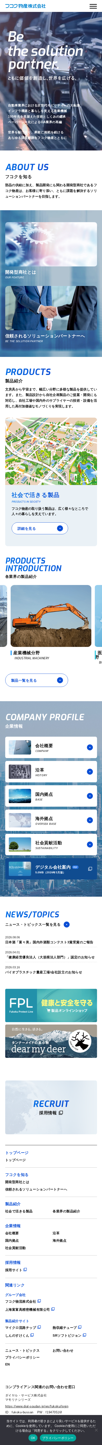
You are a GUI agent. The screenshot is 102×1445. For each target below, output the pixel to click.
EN (7, 1364)
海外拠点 (59, 1240)
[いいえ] (96, 1430)
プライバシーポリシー (22, 1357)
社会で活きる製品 (19, 1211)
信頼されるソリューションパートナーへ (36, 1189)
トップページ (15, 1160)
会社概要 (12, 1233)
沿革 (56, 1233)
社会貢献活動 (15, 1248)
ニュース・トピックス (22, 1350)
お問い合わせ (63, 1350)
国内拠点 (12, 1240)
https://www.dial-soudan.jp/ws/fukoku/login (37, 1406)
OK (33, 1438)
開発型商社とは (17, 1182)
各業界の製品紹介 (66, 1211)
